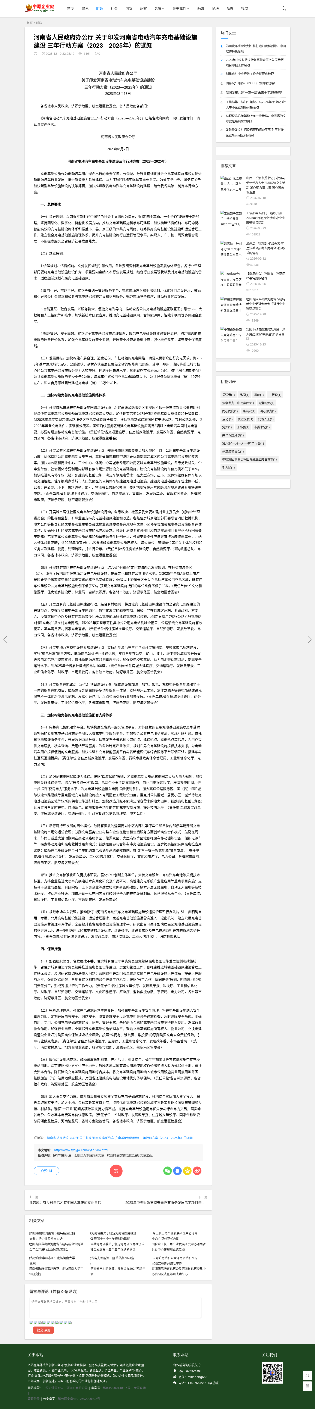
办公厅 (74, 1138)
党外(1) (227, 427)
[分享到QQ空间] (187, 1171)
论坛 (215, 8)
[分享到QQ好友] (177, 1171)
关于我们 (179, 8)
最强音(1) (228, 395)
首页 (70, 8)
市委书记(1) (262, 427)
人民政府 (63, 1138)
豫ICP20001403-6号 (116, 1388)
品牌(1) (244, 395)
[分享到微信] (167, 1171)
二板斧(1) (275, 395)
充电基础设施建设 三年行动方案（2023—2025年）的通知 (154, 1138)
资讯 (85, 8)
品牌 (229, 8)
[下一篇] (309, 639)
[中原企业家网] (40, 12)
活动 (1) (227, 419)
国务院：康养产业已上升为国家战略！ (251, 83)
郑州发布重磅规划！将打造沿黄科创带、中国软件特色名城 (256, 48)
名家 (157, 8)
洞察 (143, 8)
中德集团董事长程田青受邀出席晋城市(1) (249, 459)
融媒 (200, 8)
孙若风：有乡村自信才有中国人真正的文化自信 (65, 1202)
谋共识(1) (249, 411)
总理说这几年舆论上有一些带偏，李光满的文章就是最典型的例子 (256, 118)
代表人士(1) (265, 419)
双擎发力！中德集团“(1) (238, 403)
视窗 (244, 8)
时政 (99, 8)
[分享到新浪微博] (197, 1171)
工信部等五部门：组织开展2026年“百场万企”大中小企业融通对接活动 (256, 104)
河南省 (51, 1138)
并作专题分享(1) (233, 435)
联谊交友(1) (245, 419)
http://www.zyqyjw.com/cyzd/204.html (81, 1150)
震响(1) (259, 395)
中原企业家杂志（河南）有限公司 (65, 1388)
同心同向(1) (230, 411)
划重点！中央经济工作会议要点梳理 (250, 74)
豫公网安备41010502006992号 (79, 1399)
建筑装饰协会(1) (233, 451)
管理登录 (34, 1399)
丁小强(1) (243, 427)
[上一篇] (5, 639)
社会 (114, 8)
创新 (128, 8)
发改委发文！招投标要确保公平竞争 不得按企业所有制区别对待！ (255, 132)
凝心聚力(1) (268, 411)
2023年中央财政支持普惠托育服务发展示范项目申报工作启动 (172, 1202)
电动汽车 (108, 1138)
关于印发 (86, 1138)
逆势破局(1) (266, 403)
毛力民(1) (228, 467)
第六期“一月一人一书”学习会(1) (243, 443)
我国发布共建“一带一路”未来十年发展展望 (254, 92)
